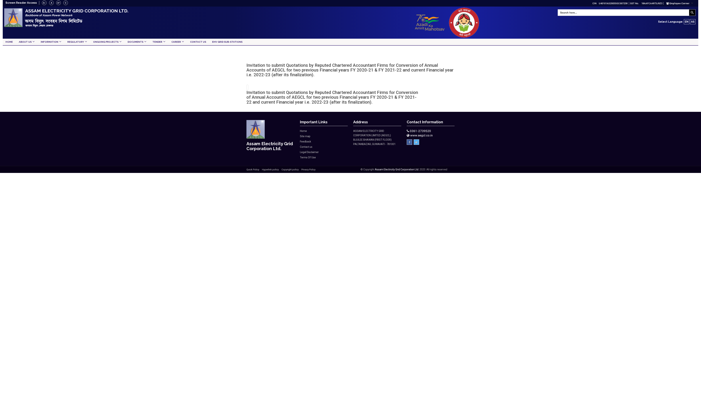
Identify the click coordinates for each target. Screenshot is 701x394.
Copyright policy (290, 169)
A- (44, 3)
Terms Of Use (308, 157)
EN (686, 21)
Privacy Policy (308, 169)
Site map (305, 136)
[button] (680, 3)
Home (303, 131)
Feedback (305, 141)
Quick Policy (252, 169)
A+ (58, 3)
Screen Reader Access (21, 2)
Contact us (306, 146)
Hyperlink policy (270, 169)
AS (693, 21)
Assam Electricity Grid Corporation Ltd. (397, 169)
